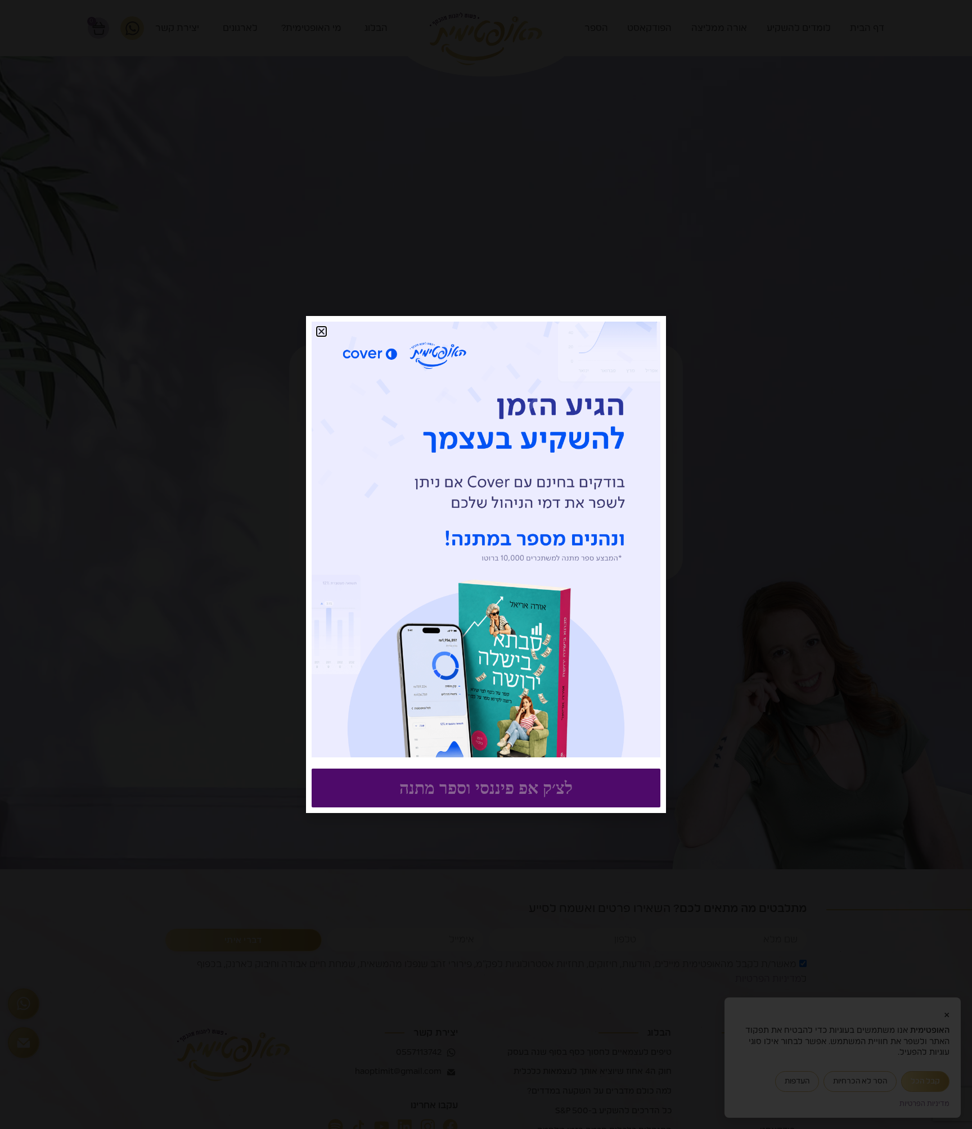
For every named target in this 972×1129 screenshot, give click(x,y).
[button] (321, 331)
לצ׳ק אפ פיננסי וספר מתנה (486, 788)
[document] (486, 564)
